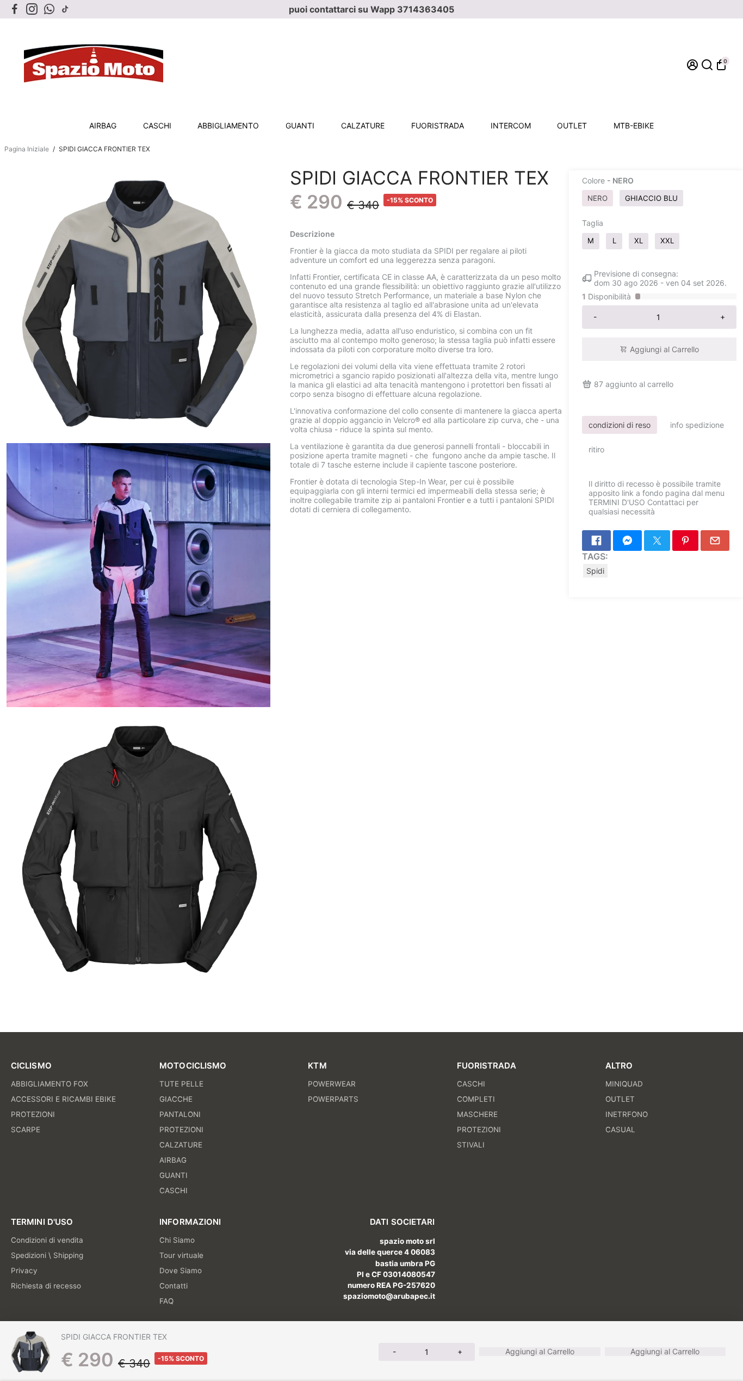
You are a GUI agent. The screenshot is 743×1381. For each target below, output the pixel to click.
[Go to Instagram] (32, 9)
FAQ (166, 1301)
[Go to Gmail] (715, 540)
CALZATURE (363, 125)
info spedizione (697, 424)
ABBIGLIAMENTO (228, 125)
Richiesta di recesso (46, 1285)
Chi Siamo (177, 1240)
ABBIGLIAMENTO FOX (49, 1083)
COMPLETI (476, 1099)
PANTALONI (180, 1114)
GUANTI (300, 125)
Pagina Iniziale (26, 149)
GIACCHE (176, 1099)
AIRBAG (102, 125)
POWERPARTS (333, 1099)
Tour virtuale (181, 1255)
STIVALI (471, 1144)
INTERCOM (511, 125)
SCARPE (25, 1129)
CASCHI (157, 125)
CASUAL (620, 1129)
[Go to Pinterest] (685, 540)
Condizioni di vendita (47, 1240)
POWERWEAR (332, 1083)
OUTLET (572, 125)
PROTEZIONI (33, 1114)
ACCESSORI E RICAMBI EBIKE (63, 1099)
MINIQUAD (624, 1083)
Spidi (595, 570)
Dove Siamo (180, 1270)
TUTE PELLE (181, 1083)
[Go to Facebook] (15, 9)
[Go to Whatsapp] (49, 9)
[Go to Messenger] (627, 540)
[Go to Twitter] (657, 540)
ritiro (596, 449)
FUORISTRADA (437, 125)
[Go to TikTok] (65, 9)
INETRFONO (626, 1114)
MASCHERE (477, 1114)
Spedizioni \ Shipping (47, 1255)
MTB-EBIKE (634, 125)
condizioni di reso (620, 424)
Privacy (24, 1270)
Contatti (173, 1285)
